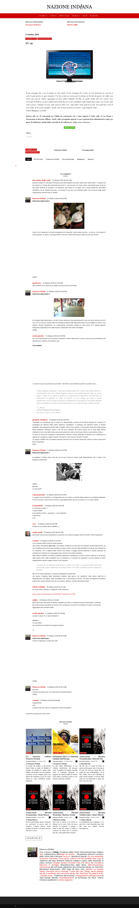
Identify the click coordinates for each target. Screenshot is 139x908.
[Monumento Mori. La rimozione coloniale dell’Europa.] (65, 741)
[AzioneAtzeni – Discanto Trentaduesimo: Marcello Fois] (92, 741)
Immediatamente (66, 878)
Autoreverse (44, 867)
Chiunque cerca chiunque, (57, 871)
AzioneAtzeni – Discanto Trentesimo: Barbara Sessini (65, 813)
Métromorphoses (95, 865)
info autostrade (68, 159)
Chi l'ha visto (38, 159)
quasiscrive (36, 283)
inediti (28, 753)
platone (91, 159)
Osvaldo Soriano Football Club (66, 863)
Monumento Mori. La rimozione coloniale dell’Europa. (65, 757)
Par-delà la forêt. (96, 873)
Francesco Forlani (52, 159)
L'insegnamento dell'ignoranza (88, 876)
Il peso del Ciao (76, 871)
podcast (83, 753)
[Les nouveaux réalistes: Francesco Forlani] (39, 741)
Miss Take (96, 858)
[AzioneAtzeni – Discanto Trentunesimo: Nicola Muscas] (39, 797)
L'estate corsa (46, 876)
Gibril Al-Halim (38, 587)
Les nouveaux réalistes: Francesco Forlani (39, 757)
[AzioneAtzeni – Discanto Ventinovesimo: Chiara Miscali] (92, 797)
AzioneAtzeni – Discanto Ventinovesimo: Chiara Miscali (92, 813)
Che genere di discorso (33, 25)
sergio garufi (37, 532)
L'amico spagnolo (65, 880)
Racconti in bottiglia (49, 865)
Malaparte (81, 159)
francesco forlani (60, 150)
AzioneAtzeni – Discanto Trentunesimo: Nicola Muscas (39, 813)
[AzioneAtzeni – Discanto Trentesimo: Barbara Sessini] (65, 797)
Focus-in (66, 856)
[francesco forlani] (32, 864)
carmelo (35, 540)
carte (28, 809)
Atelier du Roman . (67, 854)
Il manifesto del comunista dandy (60, 873)
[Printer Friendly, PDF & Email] (69, 128)
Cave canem (63, 858)
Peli (77, 873)
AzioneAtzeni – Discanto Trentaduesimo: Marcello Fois (92, 757)
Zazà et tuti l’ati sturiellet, (81, 858)
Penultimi (84, 873)
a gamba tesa (31, 39)
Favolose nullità (72, 25)
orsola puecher (38, 335)
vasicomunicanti (44, 39)
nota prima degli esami (41, 180)
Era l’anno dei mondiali (91, 863)
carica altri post (32, 838)
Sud (41, 854)
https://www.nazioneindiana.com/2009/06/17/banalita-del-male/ (53, 594)
